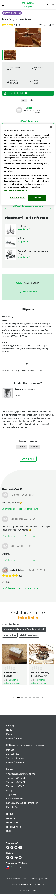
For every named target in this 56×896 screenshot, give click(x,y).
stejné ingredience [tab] (29, 635)
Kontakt (26, 879)
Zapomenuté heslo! (15, 758)
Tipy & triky (11, 795)
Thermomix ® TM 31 (15, 782)
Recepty (10, 725)
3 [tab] (26, 697)
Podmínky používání (40, 879)
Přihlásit (10, 750)
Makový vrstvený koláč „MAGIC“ (40, 674)
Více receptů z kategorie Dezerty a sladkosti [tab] (24, 629)
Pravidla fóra (12, 807)
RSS (8, 831)
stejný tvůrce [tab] (10, 635)
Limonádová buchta (11, 674)
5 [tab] (34, 697)
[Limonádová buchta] (14, 654)
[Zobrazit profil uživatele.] (19, 110)
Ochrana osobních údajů (21, 884)
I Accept (37, 198)
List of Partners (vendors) (16, 190)
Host (29, 108)
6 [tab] (37, 697)
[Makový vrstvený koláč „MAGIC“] (41, 654)
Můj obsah (25, 745)
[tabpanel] (28, 672)
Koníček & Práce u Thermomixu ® (22, 803)
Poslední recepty (14, 738)
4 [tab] (30, 697)
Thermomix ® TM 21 (15, 778)
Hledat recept (12, 730)
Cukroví (34, 446)
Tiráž (34, 890)
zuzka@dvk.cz (17, 570)
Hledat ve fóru (12, 823)
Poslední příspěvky (15, 762)
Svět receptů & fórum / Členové (20, 774)
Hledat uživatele (13, 827)
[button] (3, 4)
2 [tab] (22, 697)
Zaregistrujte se (13, 754)
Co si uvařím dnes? (15, 799)
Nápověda (24, 890)
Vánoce (21, 446)
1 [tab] (18, 697)
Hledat (9, 814)
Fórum (9, 769)
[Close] (51, 127)
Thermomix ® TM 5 (15, 786)
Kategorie (10, 734)
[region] (28, 164)
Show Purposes (17, 197)
